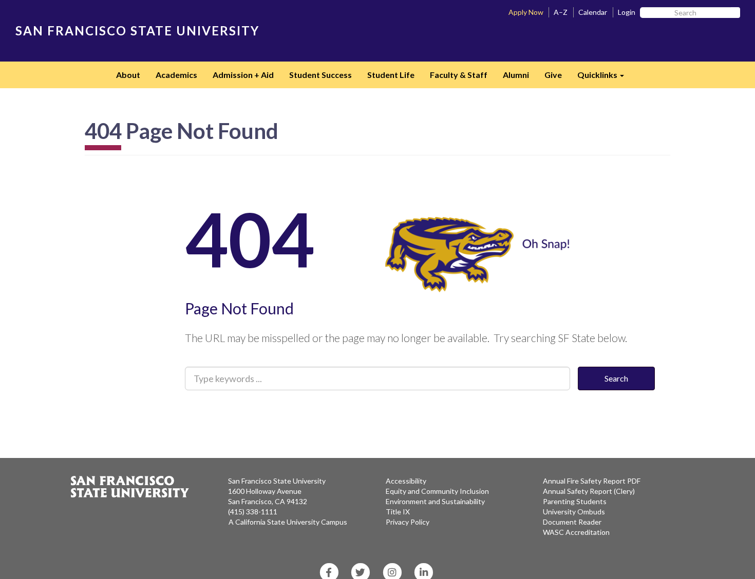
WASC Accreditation (576, 532)
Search (616, 378)
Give (553, 74)
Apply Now (525, 12)
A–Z (561, 12)
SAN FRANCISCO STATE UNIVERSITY (137, 30)
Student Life (390, 74)
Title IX (398, 511)
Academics (176, 74)
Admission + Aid (243, 74)
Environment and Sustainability (435, 501)
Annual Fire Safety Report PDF (591, 480)
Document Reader (572, 521)
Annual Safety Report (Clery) (589, 491)
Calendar (592, 12)
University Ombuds (574, 511)
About (128, 74)
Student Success (320, 74)
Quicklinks (604, 78)
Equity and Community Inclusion (437, 491)
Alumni (516, 74)
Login (626, 12)
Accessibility (406, 480)
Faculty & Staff (458, 74)
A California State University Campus (288, 521)
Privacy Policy (407, 521)
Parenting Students (575, 501)
